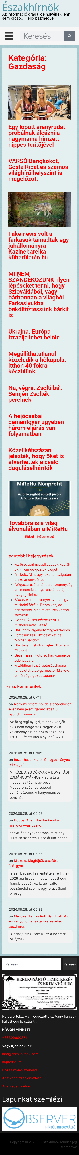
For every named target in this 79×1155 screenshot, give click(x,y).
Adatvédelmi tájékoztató (22, 1078)
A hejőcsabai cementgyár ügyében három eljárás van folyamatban (36, 425)
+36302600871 (14, 1037)
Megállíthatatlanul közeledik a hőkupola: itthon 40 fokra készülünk (37, 362)
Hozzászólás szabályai (20, 1070)
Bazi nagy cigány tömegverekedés (42, 630)
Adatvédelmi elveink (18, 1086)
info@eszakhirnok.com (20, 1054)
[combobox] (31, 964)
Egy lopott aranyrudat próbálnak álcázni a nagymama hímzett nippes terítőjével (36, 136)
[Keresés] (69, 36)
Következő (45, 536)
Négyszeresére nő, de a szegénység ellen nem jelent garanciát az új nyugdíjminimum (43, 589)
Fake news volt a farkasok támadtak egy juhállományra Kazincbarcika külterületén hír (38, 245)
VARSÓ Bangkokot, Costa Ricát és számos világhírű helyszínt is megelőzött (38, 170)
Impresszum (11, 1062)
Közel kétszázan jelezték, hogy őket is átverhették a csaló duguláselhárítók (36, 459)
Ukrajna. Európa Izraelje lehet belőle (34, 334)
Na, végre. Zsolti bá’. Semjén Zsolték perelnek (35, 393)
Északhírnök (30, 7)
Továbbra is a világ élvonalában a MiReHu (38, 526)
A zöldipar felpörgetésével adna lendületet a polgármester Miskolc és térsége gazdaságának (42, 670)
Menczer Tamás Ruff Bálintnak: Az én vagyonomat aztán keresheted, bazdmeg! (38, 921)
